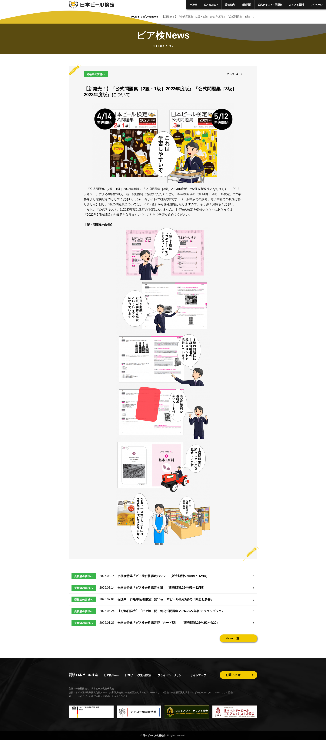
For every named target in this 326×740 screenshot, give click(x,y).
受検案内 (230, 4)
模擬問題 (246, 4)
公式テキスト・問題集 (270, 4)
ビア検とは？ (211, 4)
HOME (193, 4)
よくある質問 (296, 4)
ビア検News (150, 16)
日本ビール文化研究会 (138, 675)
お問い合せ (233, 674)
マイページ (316, 4)
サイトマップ (198, 675)
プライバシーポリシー (171, 675)
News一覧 (232, 638)
